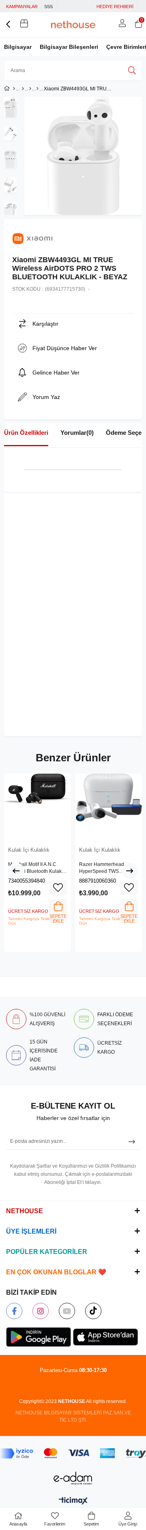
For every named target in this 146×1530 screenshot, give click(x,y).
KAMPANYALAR (22, 6)
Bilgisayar (18, 47)
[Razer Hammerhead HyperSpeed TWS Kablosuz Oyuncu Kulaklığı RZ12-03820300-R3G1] (108, 807)
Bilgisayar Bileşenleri (69, 47)
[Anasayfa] (14, 89)
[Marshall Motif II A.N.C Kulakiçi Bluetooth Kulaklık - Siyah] (37, 807)
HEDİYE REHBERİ (115, 6)
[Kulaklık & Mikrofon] (30, 89)
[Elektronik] (23, 89)
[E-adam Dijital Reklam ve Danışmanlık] (73, 1478)
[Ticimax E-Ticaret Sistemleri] (73, 1501)
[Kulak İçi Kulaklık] (37, 89)
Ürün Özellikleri (26, 432)
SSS (48, 6)
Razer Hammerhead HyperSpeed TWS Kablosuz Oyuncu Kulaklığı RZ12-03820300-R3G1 (108, 868)
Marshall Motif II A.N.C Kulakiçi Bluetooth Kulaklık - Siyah (37, 868)
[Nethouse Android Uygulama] (38, 1337)
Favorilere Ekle (58, 887)
